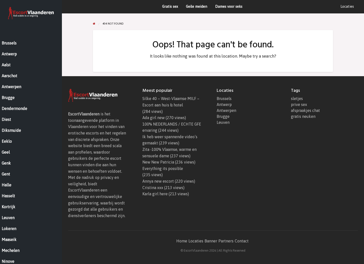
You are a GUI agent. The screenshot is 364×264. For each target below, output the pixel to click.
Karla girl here (155, 194)
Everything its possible (162, 168)
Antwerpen (226, 110)
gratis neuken (303, 116)
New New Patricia (158, 162)
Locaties (347, 6)
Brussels (224, 98)
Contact (242, 241)
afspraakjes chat (305, 110)
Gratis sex (170, 6)
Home (181, 241)
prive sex (299, 104)
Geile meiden (196, 6)
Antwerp (224, 104)
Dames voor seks (228, 6)
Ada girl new (153, 117)
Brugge (223, 116)
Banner (211, 241)
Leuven (223, 122)
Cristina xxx (152, 187)
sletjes (297, 98)
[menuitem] (347, 6)
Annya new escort (158, 181)
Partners (226, 241)
